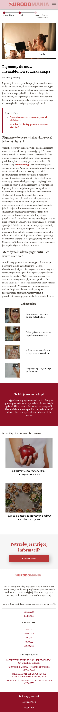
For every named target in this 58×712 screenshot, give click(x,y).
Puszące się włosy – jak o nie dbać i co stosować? (29, 668)
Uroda (21, 15)
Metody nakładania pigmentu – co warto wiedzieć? (29, 126)
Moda (29, 637)
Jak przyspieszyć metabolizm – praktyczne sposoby (29, 472)
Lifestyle (29, 633)
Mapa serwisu (29, 701)
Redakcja (29, 611)
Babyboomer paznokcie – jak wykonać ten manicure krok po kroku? (38, 352)
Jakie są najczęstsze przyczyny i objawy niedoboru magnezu (29, 517)
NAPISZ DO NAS (29, 558)
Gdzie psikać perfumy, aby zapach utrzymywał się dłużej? (38, 334)
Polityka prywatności (29, 696)
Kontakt (29, 616)
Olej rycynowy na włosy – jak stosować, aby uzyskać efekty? (29, 661)
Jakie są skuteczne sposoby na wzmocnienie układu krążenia (29, 675)
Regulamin (29, 707)
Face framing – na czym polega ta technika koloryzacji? (37, 316)
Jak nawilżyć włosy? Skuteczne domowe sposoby (29, 682)
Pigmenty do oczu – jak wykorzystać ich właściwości (28, 119)
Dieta (29, 629)
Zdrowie (29, 646)
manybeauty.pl (23, 164)
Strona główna (8, 15)
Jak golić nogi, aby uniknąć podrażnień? (38, 370)
